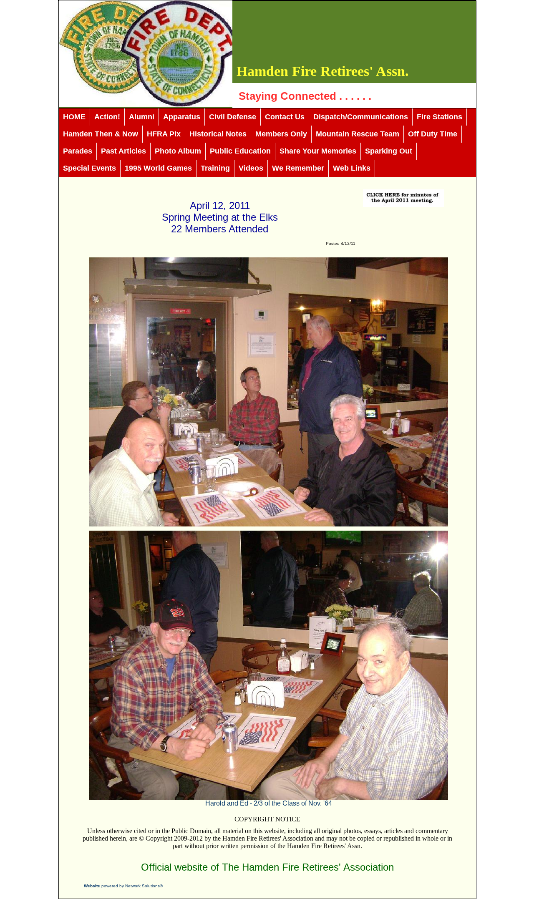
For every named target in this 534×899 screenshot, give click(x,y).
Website (92, 886)
